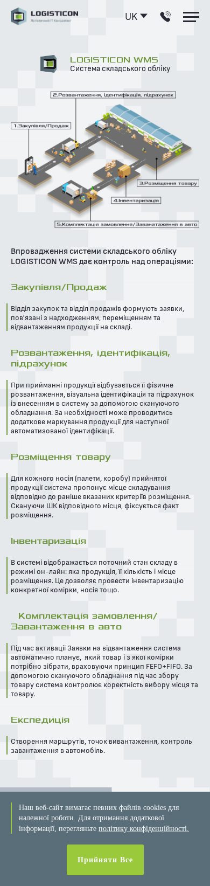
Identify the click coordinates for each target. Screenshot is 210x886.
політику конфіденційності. (144, 828)
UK (131, 16)
